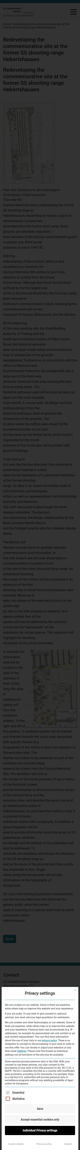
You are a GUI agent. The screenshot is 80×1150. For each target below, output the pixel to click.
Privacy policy (44, 1144)
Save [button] (40, 1108)
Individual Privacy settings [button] (40, 1130)
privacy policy (49, 1040)
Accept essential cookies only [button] (40, 1119)
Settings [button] (21, 1051)
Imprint (68, 1144)
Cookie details (16, 1144)
